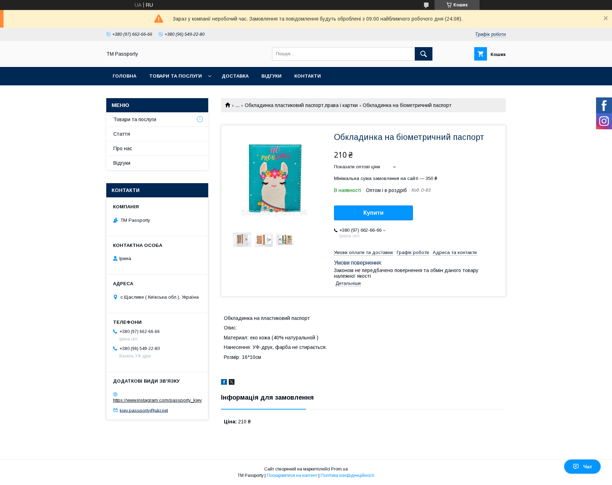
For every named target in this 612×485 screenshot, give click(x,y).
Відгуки (271, 76)
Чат (587, 466)
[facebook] (224, 383)
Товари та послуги (175, 76)
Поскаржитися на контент (292, 475)
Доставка (235, 76)
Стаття (121, 134)
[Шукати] (423, 54)
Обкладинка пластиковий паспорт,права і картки (301, 105)
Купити (373, 213)
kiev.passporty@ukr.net (144, 410)
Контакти (307, 76)
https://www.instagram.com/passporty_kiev (157, 400)
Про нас (122, 148)
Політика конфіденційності (347, 475)
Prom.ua (339, 469)
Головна (124, 76)
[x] (231, 383)
